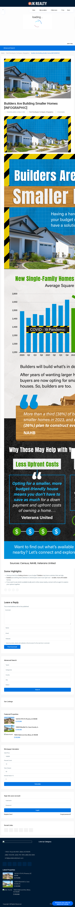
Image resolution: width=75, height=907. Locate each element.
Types (7, 665)
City (7, 680)
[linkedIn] (21, 830)
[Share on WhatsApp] (13, 589)
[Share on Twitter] (9, 589)
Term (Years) (7, 768)
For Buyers (19, 53)
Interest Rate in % (9, 775)
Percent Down (8, 760)
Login (37, 810)
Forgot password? (65, 814)
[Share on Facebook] (5, 589)
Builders (40, 575)
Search (37, 689)
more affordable (62, 577)
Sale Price (7, 753)
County (8, 675)
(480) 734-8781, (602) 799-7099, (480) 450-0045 (20, 855)
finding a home (23, 575)
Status (7, 685)
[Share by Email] (17, 589)
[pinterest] (26, 830)
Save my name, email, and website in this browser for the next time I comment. (28, 643)
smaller (54, 577)
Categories (9, 670)
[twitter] (11, 830)
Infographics (26, 53)
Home (2, 53)
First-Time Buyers (11, 53)
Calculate (38, 784)
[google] (16, 830)
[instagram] (31, 830)
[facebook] (6, 830)
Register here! (8, 814)
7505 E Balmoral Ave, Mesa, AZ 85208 (26, 735)
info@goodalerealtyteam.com (14, 858)
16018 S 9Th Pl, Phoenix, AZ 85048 (26, 719)
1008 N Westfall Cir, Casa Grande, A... (27, 727)
